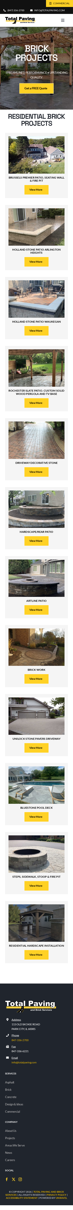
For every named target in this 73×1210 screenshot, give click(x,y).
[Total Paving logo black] (20, 18)
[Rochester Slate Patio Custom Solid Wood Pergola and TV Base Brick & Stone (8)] (36, 351)
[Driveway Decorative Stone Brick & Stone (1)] (36, 423)
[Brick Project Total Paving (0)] (36, 906)
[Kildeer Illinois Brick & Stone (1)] (36, 837)
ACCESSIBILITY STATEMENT (22, 1197)
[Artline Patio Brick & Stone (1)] (36, 561)
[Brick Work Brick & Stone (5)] (36, 630)
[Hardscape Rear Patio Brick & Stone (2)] (36, 492)
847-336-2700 (20, 1040)
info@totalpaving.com (24, 1062)
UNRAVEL (61, 1197)
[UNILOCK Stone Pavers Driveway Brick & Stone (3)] (36, 699)
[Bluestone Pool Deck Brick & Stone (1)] (36, 768)
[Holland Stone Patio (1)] (36, 210)
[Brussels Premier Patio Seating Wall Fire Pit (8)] (36, 137)
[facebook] (6, 1179)
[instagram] (20, 1179)
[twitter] (13, 1179)
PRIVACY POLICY (56, 1194)
